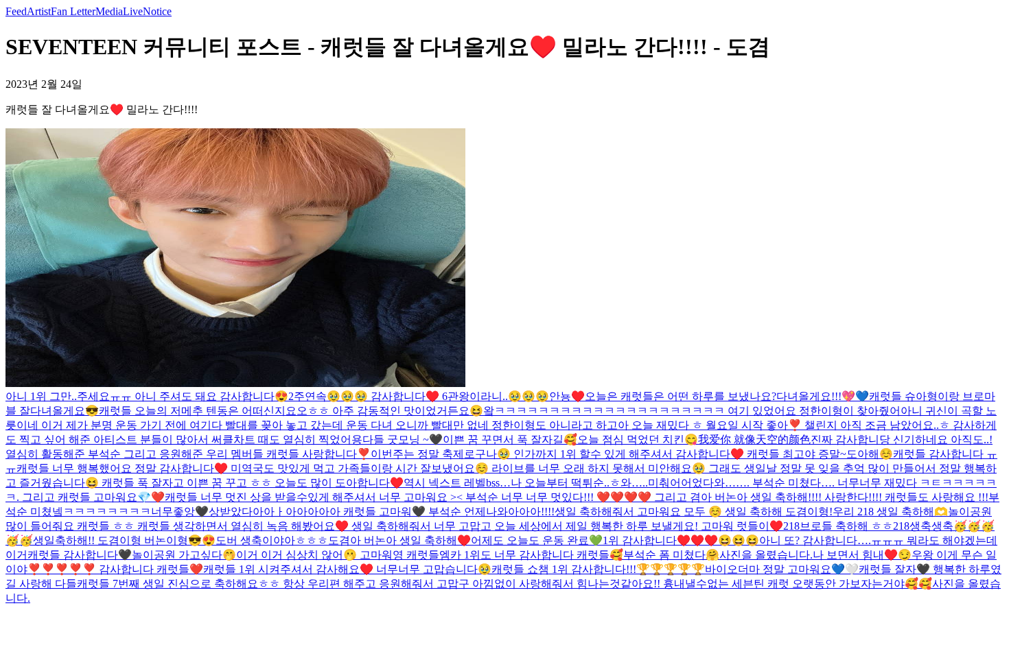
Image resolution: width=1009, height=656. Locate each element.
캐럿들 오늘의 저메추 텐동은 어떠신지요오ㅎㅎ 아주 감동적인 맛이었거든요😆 (291, 411)
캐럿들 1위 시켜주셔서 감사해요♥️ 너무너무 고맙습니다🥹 (347, 569)
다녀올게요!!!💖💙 (822, 396)
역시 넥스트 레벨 (445, 483)
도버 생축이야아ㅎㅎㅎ (272, 540)
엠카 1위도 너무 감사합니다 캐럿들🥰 (531, 555)
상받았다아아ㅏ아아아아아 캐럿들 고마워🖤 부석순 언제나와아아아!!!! (382, 511)
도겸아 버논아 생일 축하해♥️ (399, 540)
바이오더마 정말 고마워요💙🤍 (782, 569)
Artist (39, 11)
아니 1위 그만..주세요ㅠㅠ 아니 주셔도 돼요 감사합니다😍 (146, 396)
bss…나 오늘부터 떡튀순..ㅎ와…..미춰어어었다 (600, 483)
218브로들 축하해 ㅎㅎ (838, 526)
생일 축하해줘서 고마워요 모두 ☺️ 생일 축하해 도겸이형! (694, 511)
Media (109, 11)
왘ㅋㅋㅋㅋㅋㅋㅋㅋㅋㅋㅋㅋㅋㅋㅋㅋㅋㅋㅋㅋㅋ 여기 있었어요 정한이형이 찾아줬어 (692, 411)
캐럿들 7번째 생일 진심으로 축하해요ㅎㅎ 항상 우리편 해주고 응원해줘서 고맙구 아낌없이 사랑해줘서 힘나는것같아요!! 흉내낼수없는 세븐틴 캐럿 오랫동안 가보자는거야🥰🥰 (504, 583)
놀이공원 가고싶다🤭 (184, 555)
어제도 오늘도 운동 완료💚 (537, 540)
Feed (16, 11)
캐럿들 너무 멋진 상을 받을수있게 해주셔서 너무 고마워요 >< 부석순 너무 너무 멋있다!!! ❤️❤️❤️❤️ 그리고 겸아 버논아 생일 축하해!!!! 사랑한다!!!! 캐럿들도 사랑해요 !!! (576, 497)
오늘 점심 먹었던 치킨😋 (637, 439)
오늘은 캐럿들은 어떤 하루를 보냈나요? (680, 396)
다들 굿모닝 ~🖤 (402, 439)
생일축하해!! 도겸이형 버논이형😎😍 (124, 540)
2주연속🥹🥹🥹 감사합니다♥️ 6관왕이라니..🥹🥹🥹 (418, 396)
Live (133, 11)
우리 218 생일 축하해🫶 (890, 511)
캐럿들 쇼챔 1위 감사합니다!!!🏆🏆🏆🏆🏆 (598, 569)
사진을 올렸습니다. (766, 555)
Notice (157, 11)
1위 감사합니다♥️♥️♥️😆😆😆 (681, 540)
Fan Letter (73, 11)
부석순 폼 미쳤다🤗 (671, 555)
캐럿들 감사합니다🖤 (79, 555)
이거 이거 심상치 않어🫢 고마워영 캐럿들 (337, 555)
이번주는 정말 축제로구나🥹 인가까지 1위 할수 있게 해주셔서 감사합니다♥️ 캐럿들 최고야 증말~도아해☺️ (632, 454)
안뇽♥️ (567, 396)
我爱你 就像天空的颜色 (754, 439)
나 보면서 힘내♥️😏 (862, 555)
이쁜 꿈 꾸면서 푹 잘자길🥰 (510, 439)
